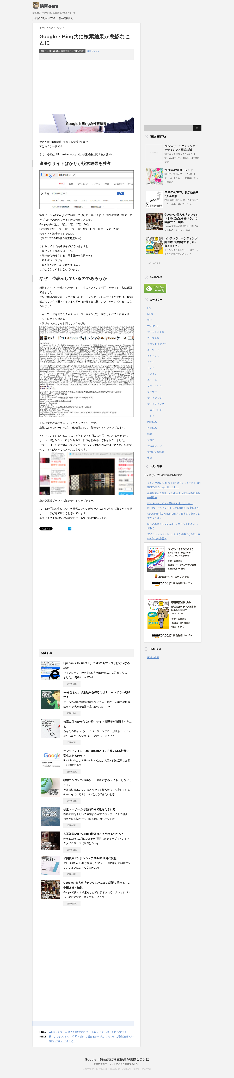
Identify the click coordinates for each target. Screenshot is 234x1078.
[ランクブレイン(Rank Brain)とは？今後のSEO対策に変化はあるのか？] (50, 766)
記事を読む (72, 684)
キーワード (153, 350)
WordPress (153, 326)
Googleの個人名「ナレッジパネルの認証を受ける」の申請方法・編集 (181, 218)
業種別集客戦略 (155, 451)
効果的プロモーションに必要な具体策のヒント (117, 1064)
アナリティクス (155, 332)
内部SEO (152, 421)
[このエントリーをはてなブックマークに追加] (69, 531)
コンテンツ (153, 356)
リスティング (154, 409)
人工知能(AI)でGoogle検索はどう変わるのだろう (93, 833)
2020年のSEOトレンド (178, 170)
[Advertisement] (86, 87)
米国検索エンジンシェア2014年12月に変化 (89, 858)
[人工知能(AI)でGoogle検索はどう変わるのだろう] (50, 849)
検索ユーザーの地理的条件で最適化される (89, 809)
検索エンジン (93, 51)
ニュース (152, 380)
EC (149, 308)
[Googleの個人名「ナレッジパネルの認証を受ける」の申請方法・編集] (50, 898)
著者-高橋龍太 (66, 18)
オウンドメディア (157, 344)
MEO (150, 314)
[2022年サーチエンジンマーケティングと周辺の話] (154, 160)
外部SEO (152, 427)
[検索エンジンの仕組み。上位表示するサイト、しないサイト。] (50, 795)
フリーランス (154, 386)
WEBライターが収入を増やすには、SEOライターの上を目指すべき (88, 1031)
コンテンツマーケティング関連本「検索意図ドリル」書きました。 (180, 242)
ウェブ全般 (153, 338)
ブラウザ (152, 392)
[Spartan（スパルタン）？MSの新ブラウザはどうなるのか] (50, 678)
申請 (149, 457)
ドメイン (152, 374)
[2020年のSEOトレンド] (154, 184)
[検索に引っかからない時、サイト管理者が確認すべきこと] (50, 736)
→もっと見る (154, 263)
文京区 (151, 439)
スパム (151, 362)
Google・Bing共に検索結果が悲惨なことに (117, 1059)
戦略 (149, 433)
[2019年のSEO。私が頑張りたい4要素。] (154, 206)
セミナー (152, 368)
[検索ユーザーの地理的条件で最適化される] (50, 824)
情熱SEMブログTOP (44, 18)
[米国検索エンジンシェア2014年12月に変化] (50, 873)
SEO (149, 320)
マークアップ (154, 398)
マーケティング (155, 403)
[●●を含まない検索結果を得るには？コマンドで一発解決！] (50, 707)
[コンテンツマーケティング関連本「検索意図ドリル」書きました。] (154, 252)
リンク (151, 415)
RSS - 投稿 (153, 657)
